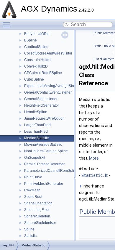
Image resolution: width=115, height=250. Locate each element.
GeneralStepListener (41, 99)
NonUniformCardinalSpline (46, 151)
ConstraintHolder (38, 60)
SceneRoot (33, 197)
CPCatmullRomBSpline (43, 73)
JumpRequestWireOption (44, 118)
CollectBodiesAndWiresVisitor (48, 53)
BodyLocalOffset (37, 34)
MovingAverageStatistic (43, 144)
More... (95, 158)
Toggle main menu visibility (7, 24)
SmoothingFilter (37, 210)
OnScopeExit (34, 158)
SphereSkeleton (37, 216)
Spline (29, 229)
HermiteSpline (35, 112)
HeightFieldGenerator (41, 105)
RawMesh (32, 190)
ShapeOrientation (38, 203)
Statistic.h (94, 175)
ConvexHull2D (36, 66)
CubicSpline (34, 79)
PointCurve (33, 177)
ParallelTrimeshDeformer (44, 164)
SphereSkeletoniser (40, 223)
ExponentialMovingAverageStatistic (52, 86)
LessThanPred (36, 131)
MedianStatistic (36, 138)
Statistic (30, 236)
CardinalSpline (36, 47)
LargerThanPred (37, 125)
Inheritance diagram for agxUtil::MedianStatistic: (96, 192)
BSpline (30, 40)
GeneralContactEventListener (48, 92)
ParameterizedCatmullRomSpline (51, 171)
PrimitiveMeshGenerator (43, 184)
